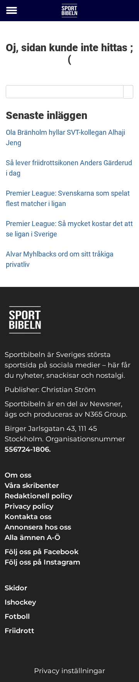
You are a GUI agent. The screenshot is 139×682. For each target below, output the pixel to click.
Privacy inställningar (69, 671)
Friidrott (19, 631)
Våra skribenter (32, 485)
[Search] (128, 91)
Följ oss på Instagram (42, 562)
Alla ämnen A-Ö (32, 537)
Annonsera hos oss (38, 527)
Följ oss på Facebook (41, 552)
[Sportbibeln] (69, 10)
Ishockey (20, 602)
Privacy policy (29, 506)
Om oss (18, 475)
